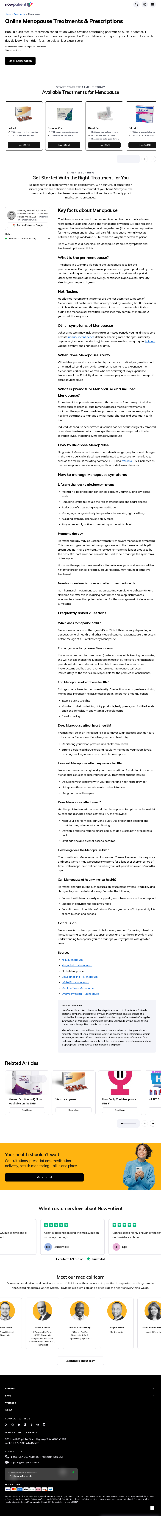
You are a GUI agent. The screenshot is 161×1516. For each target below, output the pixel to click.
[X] (6, 1424)
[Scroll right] (153, 159)
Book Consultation (20, 61)
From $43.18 (144, 145)
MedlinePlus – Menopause (78, 988)
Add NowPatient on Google (30, 225)
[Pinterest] (25, 1424)
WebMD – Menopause (75, 982)
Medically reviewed (26, 210)
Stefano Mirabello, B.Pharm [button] (31, 212)
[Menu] (153, 4)
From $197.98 (24, 145)
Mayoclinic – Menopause (77, 965)
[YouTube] (37, 1424)
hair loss (150, 341)
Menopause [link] (34, 14)
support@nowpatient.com (25, 1462)
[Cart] (136, 4)
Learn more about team (80, 1361)
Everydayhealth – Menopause (80, 993)
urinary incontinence (81, 337)
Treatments (19, 14)
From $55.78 (104, 145)
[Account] (145, 4)
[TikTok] (31, 1424)
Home (8, 14)
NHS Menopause (72, 959)
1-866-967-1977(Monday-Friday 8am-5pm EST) (37, 1456)
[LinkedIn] (44, 1424)
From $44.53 (64, 145)
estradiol (127, 461)
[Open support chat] (152, 1508)
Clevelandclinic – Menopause (80, 976)
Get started (44, 1177)
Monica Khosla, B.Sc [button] (26, 216)
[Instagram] (12, 1424)
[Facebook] (19, 1424)
